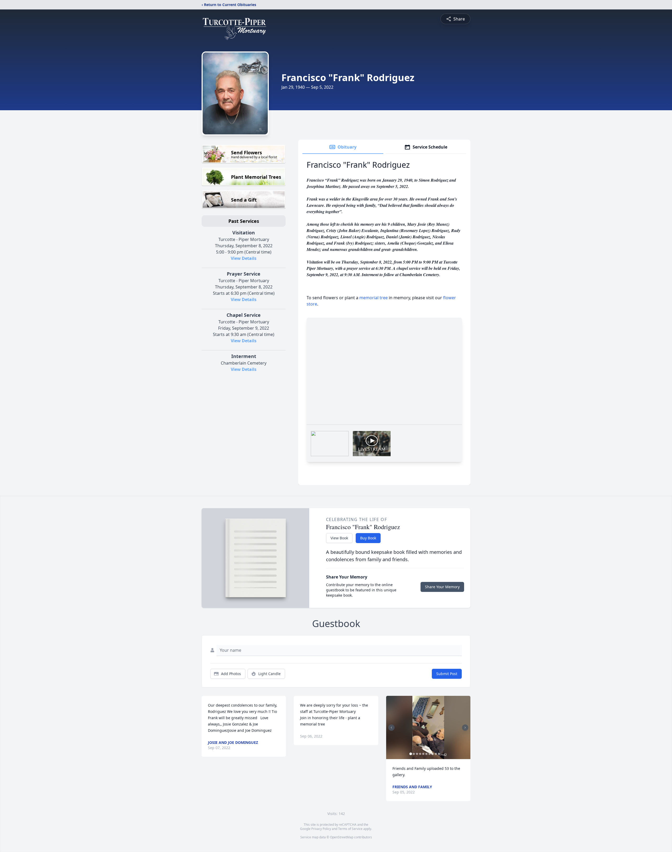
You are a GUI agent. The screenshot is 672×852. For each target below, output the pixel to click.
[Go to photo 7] (430, 754)
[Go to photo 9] (436, 754)
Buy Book (368, 537)
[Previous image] (391, 727)
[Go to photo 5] (423, 754)
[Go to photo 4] (420, 754)
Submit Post (446, 673)
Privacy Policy (321, 829)
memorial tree (373, 298)
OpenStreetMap (341, 837)
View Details (243, 258)
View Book (339, 537)
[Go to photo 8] (433, 754)
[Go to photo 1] (411, 754)
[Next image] (465, 727)
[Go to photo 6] (427, 754)
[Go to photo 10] (439, 754)
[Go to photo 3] (417, 754)
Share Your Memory (442, 586)
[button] (428, 727)
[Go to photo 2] (414, 754)
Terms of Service (350, 829)
